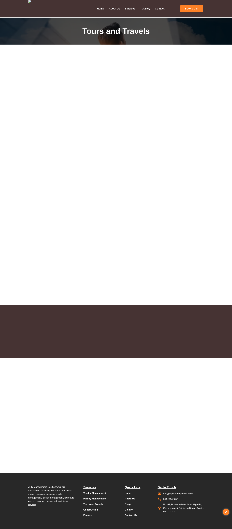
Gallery (146, 8)
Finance (87, 515)
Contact (159, 8)
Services (130, 8)
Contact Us (131, 515)
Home (100, 8)
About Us (114, 8)
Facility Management (94, 498)
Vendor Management (94, 493)
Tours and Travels (93, 504)
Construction (90, 509)
